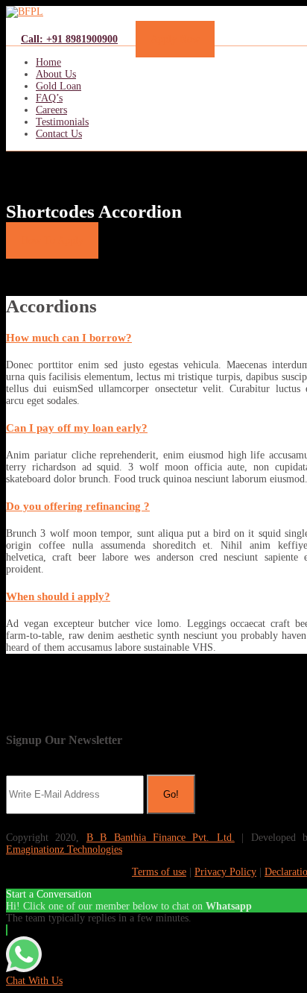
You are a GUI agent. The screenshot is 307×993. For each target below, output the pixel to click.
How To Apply (52, 240)
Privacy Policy (225, 871)
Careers (51, 110)
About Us (56, 74)
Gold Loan (58, 86)
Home (48, 62)
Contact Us (59, 133)
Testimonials (62, 121)
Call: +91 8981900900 (69, 39)
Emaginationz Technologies (64, 849)
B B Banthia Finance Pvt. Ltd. (160, 837)
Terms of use (159, 871)
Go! (171, 794)
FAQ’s (49, 98)
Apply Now (175, 39)
